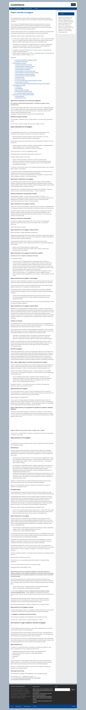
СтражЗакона (17, 4)
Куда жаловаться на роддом (21, 82)
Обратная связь (18, 8)
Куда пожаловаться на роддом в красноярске (25, 75)
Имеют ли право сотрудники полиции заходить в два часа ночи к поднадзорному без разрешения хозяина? (42, 698)
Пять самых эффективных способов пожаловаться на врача (28, 80)
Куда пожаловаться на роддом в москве (24, 67)
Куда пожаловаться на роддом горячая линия (25, 71)
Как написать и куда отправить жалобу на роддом (23, 94)
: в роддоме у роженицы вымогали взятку (24, 93)
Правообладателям (28, 8)
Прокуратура (18, 86)
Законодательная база (20, 97)
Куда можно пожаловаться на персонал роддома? (26, 60)
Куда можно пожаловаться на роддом (23, 64)
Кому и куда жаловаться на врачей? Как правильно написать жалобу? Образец (32, 83)
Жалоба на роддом (20, 78)
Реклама (36, 8)
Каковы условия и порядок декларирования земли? (43, 688)
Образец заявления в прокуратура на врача (24, 66)
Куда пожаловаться (19, 96)
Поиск (73, 4)
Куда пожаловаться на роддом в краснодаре (25, 74)
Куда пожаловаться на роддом (19, 63)
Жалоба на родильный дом (21, 61)
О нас (11, 8)
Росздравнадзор (19, 88)
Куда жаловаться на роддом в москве (23, 91)
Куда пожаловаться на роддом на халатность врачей (26, 72)
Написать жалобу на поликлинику (22, 69)
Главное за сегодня (19, 77)
